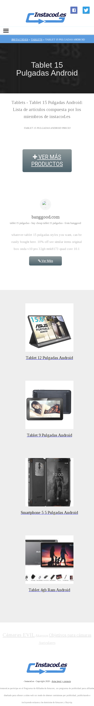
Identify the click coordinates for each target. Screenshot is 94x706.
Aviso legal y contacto (61, 681)
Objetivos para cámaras (70, 635)
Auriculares (47, 643)
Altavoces (41, 635)
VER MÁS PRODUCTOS (47, 160)
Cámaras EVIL (19, 635)
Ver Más (47, 261)
